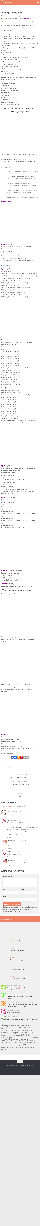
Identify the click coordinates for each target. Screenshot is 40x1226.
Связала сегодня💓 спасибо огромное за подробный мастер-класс (20, 989)
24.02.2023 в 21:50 (22, 860)
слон (31, 1045)
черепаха (3, 1049)
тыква (26, 1047)
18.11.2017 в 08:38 (17, 811)
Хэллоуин (24, 1030)
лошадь (30, 1037)
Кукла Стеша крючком (17, 950)
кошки (4, 1037)
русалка (21, 1045)
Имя (5, 889)
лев (19, 1038)
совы (19, 1047)
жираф (18, 1035)
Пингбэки (21, 806)
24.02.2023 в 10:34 (20, 851)
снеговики (5, 1047)
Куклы (12, 948)
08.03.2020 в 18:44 (22, 840)
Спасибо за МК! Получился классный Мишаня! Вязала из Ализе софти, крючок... (22, 1005)
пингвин (7, 1045)
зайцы (25, 1035)
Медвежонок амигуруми (17, 960)
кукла (10, 1037)
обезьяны (4, 1042)
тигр (22, 1047)
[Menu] (37, 2)
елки (10, 1035)
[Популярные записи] (7, 935)
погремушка (14, 1045)
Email (23, 889)
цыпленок (31, 1047)
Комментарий (8, 876)
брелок (4, 1032)
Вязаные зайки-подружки (18, 969)
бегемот (30, 1030)
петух (3, 1045)
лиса (23, 1037)
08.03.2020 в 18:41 (16, 820)
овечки (10, 1042)
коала (31, 1035)
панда (36, 1042)
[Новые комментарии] (20, 935)
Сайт (4, 896)
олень (30, 1042)
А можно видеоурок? (13, 1012)
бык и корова (13, 1032)
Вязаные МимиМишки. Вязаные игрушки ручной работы (20, 22)
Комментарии (8, 806)
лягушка (35, 1038)
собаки (9, 767)
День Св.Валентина (9, 1027)
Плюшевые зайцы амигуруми (19, 941)
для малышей (28, 1032)
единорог (5, 1035)
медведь (24, 1040)
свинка (26, 1044)
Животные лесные (16, 938)
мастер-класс (9, 1040)
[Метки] (32, 935)
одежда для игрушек (20, 1042)
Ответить (9, 817)
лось (26, 1038)
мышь (32, 1040)
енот (13, 1035)
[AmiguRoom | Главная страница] (8, 2)
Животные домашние (9, 7)
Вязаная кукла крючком (17, 978)
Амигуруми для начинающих (18, 1025)
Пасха (17, 1030)
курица (16, 1038)
